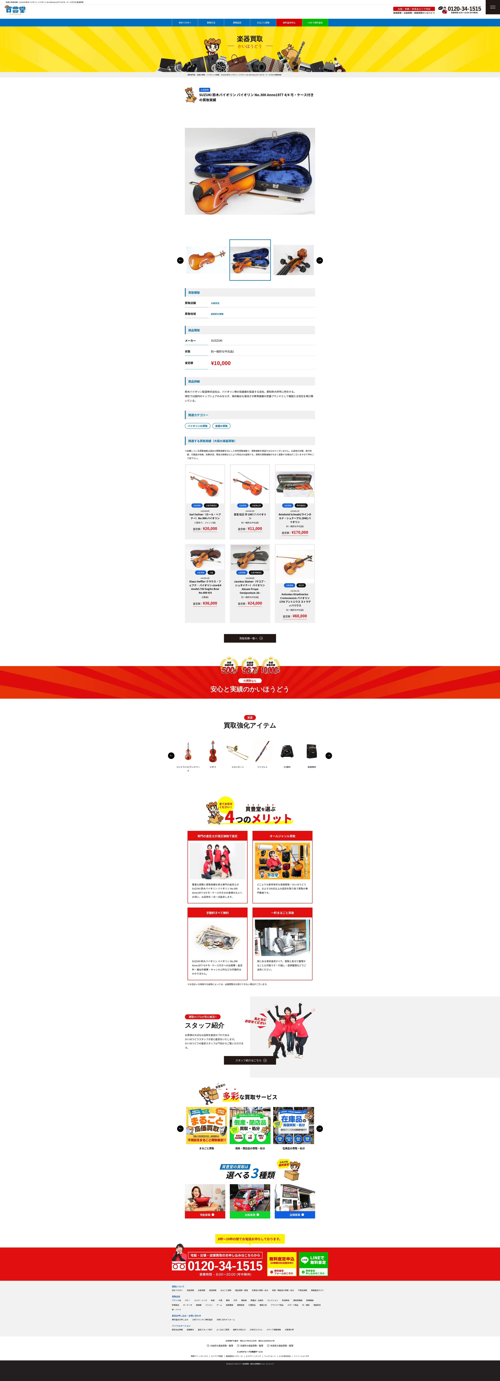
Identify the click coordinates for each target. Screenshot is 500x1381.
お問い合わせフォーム (226, 1319)
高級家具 (317, 1305)
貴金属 (244, 1300)
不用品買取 (302, 1290)
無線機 (198, 1305)
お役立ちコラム (256, 1329)
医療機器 (310, 1300)
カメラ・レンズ (200, 1300)
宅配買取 (190, 1290)
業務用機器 (297, 1300)
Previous (180, 260)
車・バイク (176, 1309)
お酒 (220, 1300)
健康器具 (240, 1305)
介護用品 (252, 1305)
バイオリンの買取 (213, 75)
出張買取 (201, 1290)
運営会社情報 (177, 1329)
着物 (228, 1300)
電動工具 (263, 1305)
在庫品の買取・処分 (260, 1290)
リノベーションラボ (301, 1356)
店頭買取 (212, 1290)
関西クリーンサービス (199, 1356)
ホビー (187, 1300)
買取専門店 (191, 75)
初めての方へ (185, 22)
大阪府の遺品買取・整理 (221, 1345)
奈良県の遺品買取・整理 (281, 1345)
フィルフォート (270, 1356)
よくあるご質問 (222, 1329)
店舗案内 (190, 1329)
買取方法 (211, 22)
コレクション (272, 1300)
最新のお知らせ (239, 1329)
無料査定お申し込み (180, 1319)
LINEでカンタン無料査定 (202, 1319)
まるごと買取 (263, 22)
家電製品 (175, 1305)
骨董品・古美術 (257, 1300)
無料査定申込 (289, 22)
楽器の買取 (201, 75)
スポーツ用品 (292, 1305)
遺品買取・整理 (241, 1290)
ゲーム (219, 1305)
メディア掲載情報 (273, 1329)
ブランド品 (176, 1300)
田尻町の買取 (217, 313)
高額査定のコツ (317, 1290)
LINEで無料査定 (315, 22)
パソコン (209, 1305)
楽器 (213, 1300)
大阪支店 (215, 303)
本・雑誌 (306, 1305)
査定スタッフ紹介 (205, 1329)
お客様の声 (289, 1329)
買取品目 (237, 22)
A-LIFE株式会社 (285, 1356)
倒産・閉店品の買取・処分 (283, 1290)
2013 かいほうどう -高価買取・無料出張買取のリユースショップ (251, 1364)
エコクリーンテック (253, 1356)
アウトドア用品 (277, 1305)
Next (319, 260)
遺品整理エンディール (234, 1356)
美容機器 (229, 1305)
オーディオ (187, 1305)
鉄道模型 (285, 1300)
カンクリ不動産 (217, 1356)
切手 (235, 1300)
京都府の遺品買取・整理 (251, 1345)
